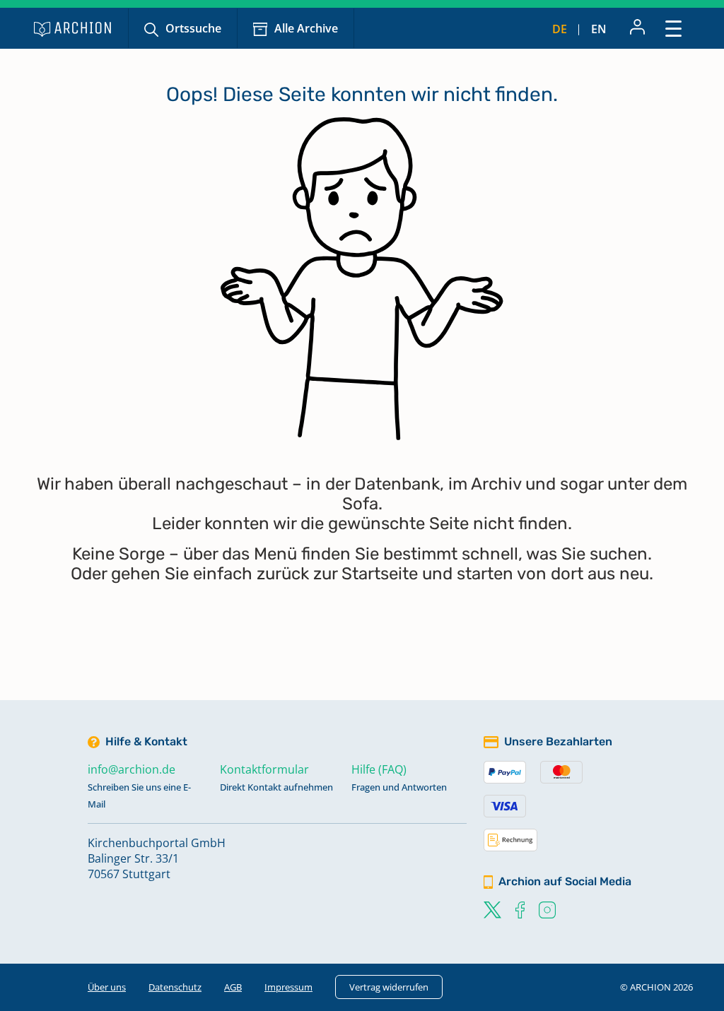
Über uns (107, 987)
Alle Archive (306, 28)
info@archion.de (131, 769)
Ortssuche (193, 28)
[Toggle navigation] (673, 28)
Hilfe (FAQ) (379, 769)
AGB (233, 987)
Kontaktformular (264, 769)
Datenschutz (175, 987)
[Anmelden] (637, 28)
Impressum (288, 987)
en (599, 29)
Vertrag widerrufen (388, 987)
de (559, 29)
